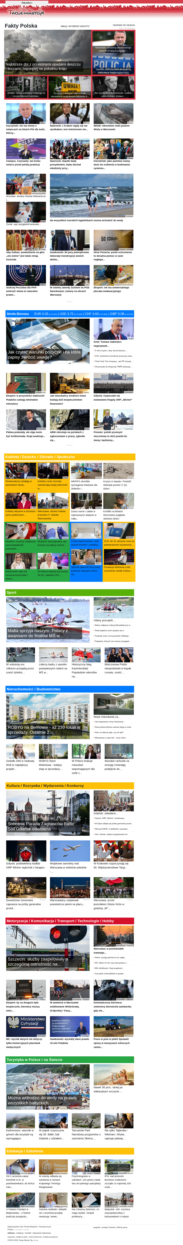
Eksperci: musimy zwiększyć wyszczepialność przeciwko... (20, 543)
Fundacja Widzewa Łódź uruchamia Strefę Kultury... (119, 567)
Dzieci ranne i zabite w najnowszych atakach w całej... (86, 513)
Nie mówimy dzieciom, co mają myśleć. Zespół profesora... (86, 1212)
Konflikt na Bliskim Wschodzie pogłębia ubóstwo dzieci (118, 513)
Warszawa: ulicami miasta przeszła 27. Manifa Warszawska (53, 513)
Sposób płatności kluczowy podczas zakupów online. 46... (86, 569)
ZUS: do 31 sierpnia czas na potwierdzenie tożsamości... (119, 541)
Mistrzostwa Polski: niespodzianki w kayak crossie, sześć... (118, 668)
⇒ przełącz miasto (21, 1229)
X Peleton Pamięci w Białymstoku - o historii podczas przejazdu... (20, 1212)
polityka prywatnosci (50, 1237)
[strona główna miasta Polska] (25, 10)
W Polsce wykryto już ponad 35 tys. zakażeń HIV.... (53, 571)
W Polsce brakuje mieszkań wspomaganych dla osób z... (83, 766)
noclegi (105, 1227)
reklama (11, 1233)
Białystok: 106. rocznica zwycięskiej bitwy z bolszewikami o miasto (119, 1212)
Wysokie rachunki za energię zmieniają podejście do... (117, 764)
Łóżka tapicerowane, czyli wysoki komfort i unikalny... (86, 541)
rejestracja (46, 1233)
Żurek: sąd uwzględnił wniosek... (25, 223)
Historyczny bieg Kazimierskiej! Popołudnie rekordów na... (84, 670)
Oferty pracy (122, 1227)
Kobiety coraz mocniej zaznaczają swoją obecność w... (53, 483)
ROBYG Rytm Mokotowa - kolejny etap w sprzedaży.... (51, 764)
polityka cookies (22, 1237)
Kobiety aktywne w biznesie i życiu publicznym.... (20, 511)
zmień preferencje (35, 1237)
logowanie (37, 1233)
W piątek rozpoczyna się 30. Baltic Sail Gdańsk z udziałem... (51, 1134)
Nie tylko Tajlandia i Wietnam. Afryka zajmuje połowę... (116, 1134)
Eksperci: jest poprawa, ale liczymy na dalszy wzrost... (53, 541)
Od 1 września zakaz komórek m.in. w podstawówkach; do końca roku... (20, 1180)
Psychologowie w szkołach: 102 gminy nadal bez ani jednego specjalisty (86, 1178)
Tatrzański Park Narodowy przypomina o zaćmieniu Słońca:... (86, 1134)
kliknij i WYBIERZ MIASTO (75, 26)
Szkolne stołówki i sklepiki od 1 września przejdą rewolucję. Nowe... (53, 1212)
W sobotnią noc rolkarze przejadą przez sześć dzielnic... (20, 668)
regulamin (11, 1237)
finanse (112, 1227)
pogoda (97, 1227)
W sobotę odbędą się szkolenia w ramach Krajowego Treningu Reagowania (53, 1180)
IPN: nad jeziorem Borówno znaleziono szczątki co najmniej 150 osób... (119, 1180)
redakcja (19, 1233)
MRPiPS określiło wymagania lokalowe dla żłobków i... (86, 483)
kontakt (28, 1233)
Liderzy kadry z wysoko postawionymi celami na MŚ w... (53, 668)
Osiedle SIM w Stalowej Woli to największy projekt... (20, 764)
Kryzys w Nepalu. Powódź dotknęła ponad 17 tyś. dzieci (118, 483)
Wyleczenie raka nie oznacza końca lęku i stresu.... (20, 573)
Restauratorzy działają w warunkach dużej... (20, 481)
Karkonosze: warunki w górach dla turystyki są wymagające (20, 1134)
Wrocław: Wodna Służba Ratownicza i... (26, 197)
